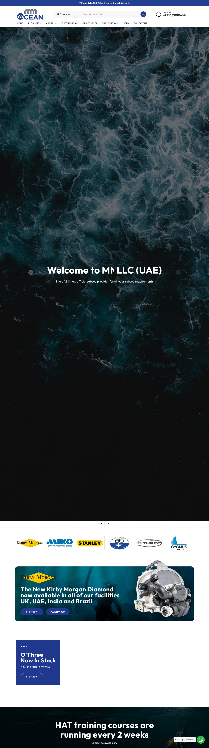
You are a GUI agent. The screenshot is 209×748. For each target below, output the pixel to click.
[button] (30, 272)
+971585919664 (174, 15)
